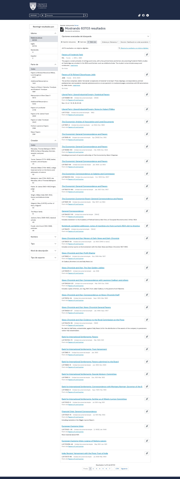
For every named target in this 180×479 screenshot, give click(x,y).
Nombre (34, 237)
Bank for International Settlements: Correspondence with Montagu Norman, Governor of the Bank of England (103, 386)
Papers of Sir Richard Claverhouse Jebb (78, 74)
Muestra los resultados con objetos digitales (134, 48)
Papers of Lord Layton (75, 100)
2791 (117, 469)
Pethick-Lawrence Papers (39, 127)
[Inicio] (39, 6)
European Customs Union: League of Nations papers (84, 441)
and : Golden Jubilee (83, 268)
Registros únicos (37, 39)
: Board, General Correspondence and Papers (92, 199)
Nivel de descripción (39, 250)
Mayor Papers (36, 133)
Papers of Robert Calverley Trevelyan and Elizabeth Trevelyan (43, 89)
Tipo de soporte (38, 257)
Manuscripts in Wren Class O (40, 96)
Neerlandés (35, 51)
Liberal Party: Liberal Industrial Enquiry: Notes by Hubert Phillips (88, 109)
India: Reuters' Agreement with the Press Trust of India (85, 453)
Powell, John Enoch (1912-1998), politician (41, 228)
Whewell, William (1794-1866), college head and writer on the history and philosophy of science (43, 171)
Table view (92, 42)
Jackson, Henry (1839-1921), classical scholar (43, 220)
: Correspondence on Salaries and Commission (88, 174)
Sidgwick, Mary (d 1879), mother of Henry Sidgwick (42, 205)
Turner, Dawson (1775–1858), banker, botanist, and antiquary (43, 161)
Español (35, 57)
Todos (33, 69)
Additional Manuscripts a (39, 82)
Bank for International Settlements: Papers (80, 337)
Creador (34, 140)
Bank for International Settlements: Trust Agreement (84, 349)
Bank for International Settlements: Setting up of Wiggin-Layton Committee (94, 399)
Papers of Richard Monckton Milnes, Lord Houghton (43, 75)
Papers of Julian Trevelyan (40, 121)
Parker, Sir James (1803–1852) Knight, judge (43, 189)
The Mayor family (36, 213)
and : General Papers (86, 307)
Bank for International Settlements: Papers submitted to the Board (90, 362)
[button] (139, 15)
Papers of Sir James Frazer (40, 115)
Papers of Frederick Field (72, 54)
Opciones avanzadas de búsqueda (76, 36)
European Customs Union (72, 426)
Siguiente (124, 469)
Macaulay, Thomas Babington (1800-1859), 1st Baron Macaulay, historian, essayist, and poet (43, 152)
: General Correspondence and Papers (84, 134)
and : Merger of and (90, 238)
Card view (83, 42)
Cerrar (76, 25)
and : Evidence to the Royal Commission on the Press (93, 320)
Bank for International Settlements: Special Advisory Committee (89, 374)
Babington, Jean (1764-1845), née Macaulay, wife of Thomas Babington (43, 180)
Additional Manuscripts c (39, 103)
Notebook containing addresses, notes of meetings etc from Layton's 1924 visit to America (101, 226)
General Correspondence (73, 211)
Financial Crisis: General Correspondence (79, 411)
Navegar (34, 15)
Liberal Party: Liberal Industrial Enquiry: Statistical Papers (86, 94)
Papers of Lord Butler (38, 109)
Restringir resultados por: (43, 26)
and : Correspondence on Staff (90, 295)
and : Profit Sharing (78, 253)
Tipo (33, 243)
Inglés (37, 45)
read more (74, 65)
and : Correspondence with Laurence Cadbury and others (95, 280)
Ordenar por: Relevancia (109, 42)
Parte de (34, 64)
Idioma (34, 33)
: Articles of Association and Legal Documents (88, 122)
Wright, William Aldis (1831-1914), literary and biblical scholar (41, 197)
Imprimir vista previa (69, 42)
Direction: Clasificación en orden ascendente (135, 42)
